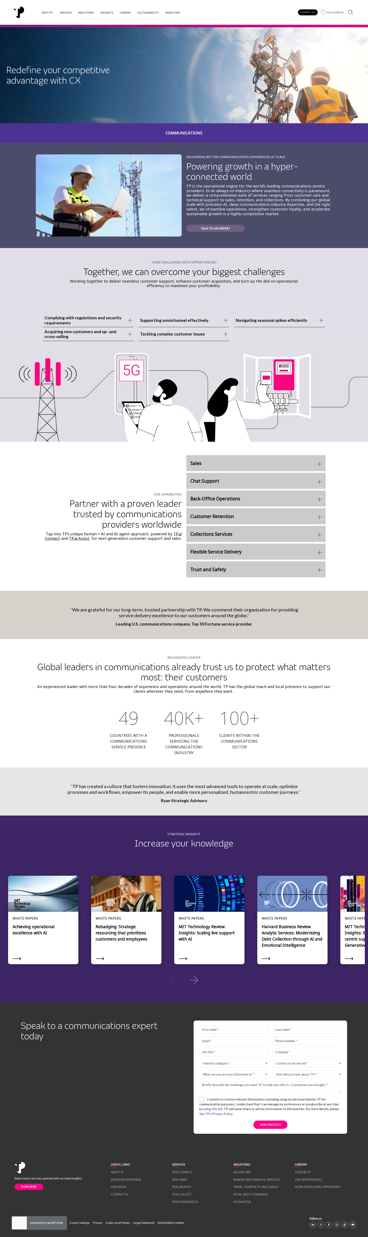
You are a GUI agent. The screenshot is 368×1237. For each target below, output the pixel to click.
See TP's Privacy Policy (215, 1114)
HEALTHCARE (242, 1172)
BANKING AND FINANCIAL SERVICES (256, 1179)
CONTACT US (308, 12)
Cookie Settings (80, 1223)
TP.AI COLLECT (181, 1194)
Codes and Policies (118, 1223)
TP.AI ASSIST (179, 1179)
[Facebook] (329, 1224)
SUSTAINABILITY (148, 13)
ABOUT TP (117, 1172)
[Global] (18, 12)
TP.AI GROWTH (181, 1187)
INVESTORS (172, 13)
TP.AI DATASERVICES (185, 1202)
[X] (321, 1224)
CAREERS (125, 13)
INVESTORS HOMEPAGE (126, 1179)
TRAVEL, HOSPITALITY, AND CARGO (255, 1187)
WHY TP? (47, 13)
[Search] (350, 12)
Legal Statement (143, 1223)
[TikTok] (345, 1224)
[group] (184, 979)
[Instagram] (337, 1224)
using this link (213, 1109)
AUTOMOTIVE (242, 1202)
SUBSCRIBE (29, 1186)
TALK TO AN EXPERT (215, 228)
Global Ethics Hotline (171, 1223)
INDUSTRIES (86, 13)
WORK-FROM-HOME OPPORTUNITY (318, 1187)
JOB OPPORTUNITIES (308, 1179)
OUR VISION (118, 1187)
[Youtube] (353, 1224)
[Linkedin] (313, 1224)
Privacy (97, 1223)
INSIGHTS (107, 13)
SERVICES (66, 13)
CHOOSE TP (302, 1172)
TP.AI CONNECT (182, 1172)
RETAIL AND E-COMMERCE (251, 1194)
